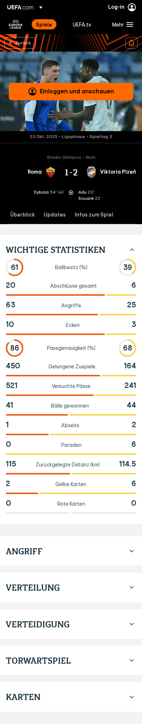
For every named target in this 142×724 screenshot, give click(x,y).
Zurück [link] (23, 42)
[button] (121, 24)
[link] (44, 24)
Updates (55, 215)
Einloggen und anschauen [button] (77, 91)
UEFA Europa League (15, 24)
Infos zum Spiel (94, 215)
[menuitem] (48, 24)
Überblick (22, 215)
